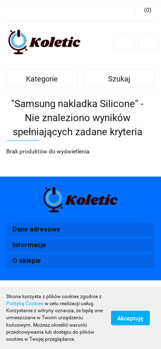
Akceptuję (130, 318)
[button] (145, 10)
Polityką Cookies (24, 303)
